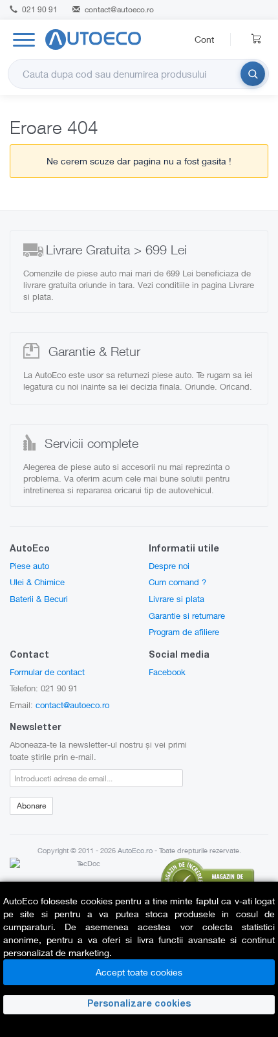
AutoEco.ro (135, 850)
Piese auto (29, 566)
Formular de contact (47, 672)
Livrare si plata (176, 599)
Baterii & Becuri (39, 599)
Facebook (167, 672)
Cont (204, 39)
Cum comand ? (177, 582)
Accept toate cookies (139, 971)
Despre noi (169, 566)
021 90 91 (39, 9)
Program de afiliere (184, 632)
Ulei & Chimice (37, 582)
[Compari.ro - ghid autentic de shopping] (207, 879)
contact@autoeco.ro (119, 9)
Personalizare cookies (139, 1004)
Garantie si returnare (187, 615)
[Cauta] (253, 73)
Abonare (31, 805)
